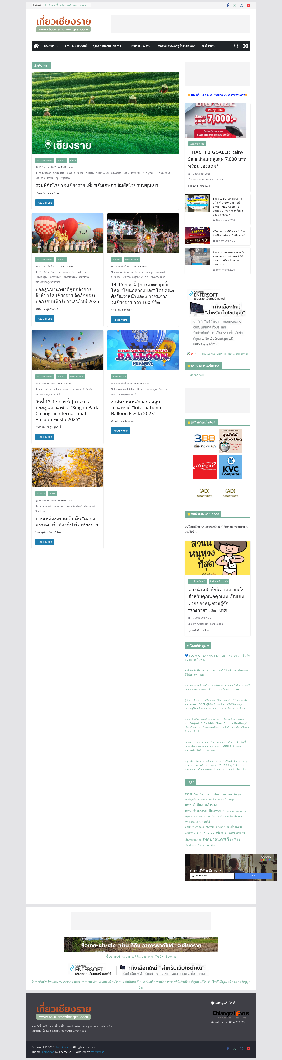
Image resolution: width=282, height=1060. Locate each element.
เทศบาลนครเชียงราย (222, 839)
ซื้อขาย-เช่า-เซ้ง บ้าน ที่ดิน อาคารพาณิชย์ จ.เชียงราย (141, 956)
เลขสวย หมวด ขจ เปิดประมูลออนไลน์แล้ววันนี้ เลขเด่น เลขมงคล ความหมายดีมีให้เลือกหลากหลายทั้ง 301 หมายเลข (215, 746)
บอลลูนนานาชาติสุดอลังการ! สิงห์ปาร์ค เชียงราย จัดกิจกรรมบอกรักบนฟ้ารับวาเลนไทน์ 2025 (67, 295)
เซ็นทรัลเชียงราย (193, 839)
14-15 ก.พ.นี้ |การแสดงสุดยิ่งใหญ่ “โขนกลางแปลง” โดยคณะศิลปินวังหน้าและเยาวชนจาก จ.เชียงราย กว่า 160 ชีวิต (142, 293)
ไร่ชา (126, 173)
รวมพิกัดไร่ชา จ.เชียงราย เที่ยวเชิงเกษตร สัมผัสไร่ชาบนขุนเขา (96, 185)
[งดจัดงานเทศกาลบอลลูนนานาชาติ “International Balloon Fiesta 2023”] (143, 350)
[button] (56, 46)
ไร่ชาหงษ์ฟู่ (52, 178)
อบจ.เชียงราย (218, 832)
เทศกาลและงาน (140, 46)
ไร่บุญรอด (65, 178)
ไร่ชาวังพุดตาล (162, 173)
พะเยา (207, 816)
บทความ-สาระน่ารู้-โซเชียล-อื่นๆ (176, 46)
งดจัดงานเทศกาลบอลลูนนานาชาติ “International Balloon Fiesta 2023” (136, 407)
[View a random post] (245, 46)
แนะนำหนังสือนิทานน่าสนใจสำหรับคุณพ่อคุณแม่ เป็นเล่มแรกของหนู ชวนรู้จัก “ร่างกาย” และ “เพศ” (216, 599)
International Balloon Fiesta (72, 272)
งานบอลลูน (41, 277)
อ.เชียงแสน (234, 827)
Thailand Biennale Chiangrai (226, 794)
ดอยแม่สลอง (45, 173)
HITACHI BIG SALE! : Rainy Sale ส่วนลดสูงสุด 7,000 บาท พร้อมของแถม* (217, 159)
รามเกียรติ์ (160, 272)
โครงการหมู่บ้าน (207, 845)
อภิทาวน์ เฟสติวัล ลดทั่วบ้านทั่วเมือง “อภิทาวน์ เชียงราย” (229, 233)
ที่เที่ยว (73, 160)
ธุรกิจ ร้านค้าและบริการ (107, 46)
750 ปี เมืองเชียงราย (197, 794)
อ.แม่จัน (90, 173)
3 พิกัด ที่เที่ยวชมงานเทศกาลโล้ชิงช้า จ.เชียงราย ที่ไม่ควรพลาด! (64, 7)
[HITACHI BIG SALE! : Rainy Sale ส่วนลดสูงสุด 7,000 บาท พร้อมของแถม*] (217, 120)
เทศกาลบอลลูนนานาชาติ (48, 282)
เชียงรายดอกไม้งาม (236, 832)
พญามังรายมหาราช (193, 816)
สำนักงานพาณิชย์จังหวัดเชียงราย (205, 827)
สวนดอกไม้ (89, 506)
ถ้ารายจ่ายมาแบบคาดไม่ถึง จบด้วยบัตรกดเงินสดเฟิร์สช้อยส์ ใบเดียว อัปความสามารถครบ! (228, 258)
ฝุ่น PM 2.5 (241, 811)
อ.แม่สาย (203, 832)
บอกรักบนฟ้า (55, 277)
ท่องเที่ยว (49, 46)
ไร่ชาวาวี (40, 178)
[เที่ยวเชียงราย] (36, 46)
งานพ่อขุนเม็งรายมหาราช (196, 799)
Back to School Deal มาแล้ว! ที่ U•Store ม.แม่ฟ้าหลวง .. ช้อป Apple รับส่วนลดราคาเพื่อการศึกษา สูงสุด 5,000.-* (228, 206)
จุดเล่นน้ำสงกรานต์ (217, 799)
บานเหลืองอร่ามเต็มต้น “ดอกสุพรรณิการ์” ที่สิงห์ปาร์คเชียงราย (66, 521)
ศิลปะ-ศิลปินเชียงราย (231, 816)
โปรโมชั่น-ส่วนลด (197, 144)
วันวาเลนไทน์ (70, 277)
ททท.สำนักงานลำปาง (201, 804)
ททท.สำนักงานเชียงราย (203, 810)
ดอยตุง (231, 799)
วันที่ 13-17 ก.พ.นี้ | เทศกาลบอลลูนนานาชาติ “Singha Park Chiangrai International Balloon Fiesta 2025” (66, 410)
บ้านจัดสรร (228, 811)
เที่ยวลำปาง (190, 845)
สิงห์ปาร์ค (79, 173)
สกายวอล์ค (190, 822)
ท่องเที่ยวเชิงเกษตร (62, 173)
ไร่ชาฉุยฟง (147, 173)
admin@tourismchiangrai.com (207, 179)
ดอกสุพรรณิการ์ (74, 506)
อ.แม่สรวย (116, 173)
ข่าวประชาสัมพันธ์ (76, 46)
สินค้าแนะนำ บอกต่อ (219, 581)
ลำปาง (215, 816)
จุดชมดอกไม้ (45, 506)
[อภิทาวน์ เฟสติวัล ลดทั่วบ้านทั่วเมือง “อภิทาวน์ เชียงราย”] (197, 236)
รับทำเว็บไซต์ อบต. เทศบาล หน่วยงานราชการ (221, 354)
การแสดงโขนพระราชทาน (127, 272)
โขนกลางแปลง (157, 277)
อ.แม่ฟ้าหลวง (102, 173)
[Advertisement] (180, 24)
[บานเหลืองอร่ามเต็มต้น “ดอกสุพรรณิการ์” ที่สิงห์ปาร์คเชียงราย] (67, 467)
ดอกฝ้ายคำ (59, 506)
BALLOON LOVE (47, 272)
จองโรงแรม (208, 46)
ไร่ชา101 (135, 173)
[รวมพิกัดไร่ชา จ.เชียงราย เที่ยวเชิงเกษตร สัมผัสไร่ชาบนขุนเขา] (105, 113)
